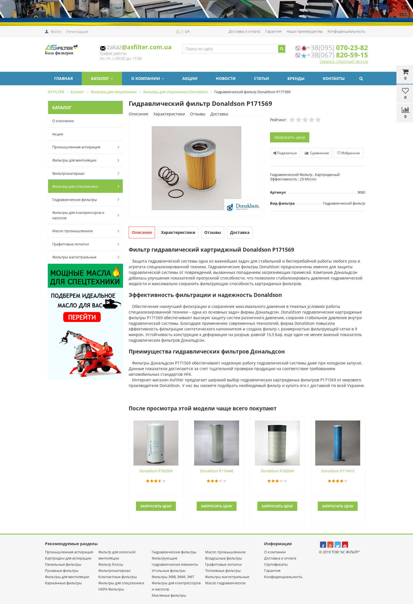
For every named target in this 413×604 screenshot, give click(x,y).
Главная (63, 78)
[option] (196, 168)
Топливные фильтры (223, 570)
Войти (56, 31)
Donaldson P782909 (156, 470)
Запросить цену (289, 137)
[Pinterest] (345, 545)
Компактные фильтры (117, 576)
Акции (190, 78)
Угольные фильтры (168, 570)
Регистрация (77, 31)
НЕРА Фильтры (111, 589)
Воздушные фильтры (223, 558)
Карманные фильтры (63, 582)
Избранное (350, 153)
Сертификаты (276, 564)
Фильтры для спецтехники (75, 186)
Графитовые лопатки (70, 244)
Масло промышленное (72, 230)
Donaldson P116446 (216, 470)
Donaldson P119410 (337, 470)
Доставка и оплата (244, 31)
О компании (145, 78)
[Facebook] (323, 545)
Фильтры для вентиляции (74, 160)
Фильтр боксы (110, 564)
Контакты (334, 78)
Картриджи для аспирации (68, 558)
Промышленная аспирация (76, 146)
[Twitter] (338, 545)
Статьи (261, 78)
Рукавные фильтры (61, 570)
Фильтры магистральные (74, 257)
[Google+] (330, 545)
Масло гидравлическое (225, 582)
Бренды (296, 78)
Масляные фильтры (169, 595)
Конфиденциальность (346, 31)
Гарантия (273, 31)
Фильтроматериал (68, 173)
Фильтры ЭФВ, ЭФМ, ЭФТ (173, 576)
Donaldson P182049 (277, 470)
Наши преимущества (305, 31)
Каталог (100, 78)
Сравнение (319, 153)
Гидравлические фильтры (74, 199)
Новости (226, 78)
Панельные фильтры (63, 564)
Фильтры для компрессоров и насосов (78, 215)
